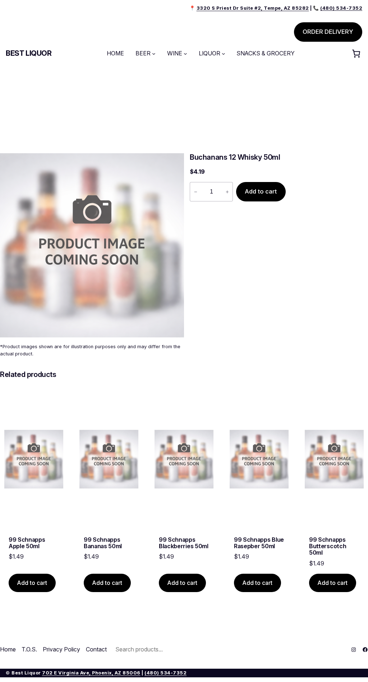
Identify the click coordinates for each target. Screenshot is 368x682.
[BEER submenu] (154, 53)
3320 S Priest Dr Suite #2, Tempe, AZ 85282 (253, 8)
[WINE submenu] (185, 53)
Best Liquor (29, 53)
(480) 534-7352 (165, 673)
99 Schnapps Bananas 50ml (103, 543)
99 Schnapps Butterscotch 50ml (327, 546)
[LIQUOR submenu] (223, 53)
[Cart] (356, 53)
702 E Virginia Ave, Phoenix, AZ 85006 (91, 673)
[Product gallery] (92, 245)
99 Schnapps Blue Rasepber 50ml (259, 543)
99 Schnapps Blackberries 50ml (183, 543)
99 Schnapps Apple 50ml (27, 543)
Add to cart (261, 191)
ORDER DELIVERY (328, 31)
